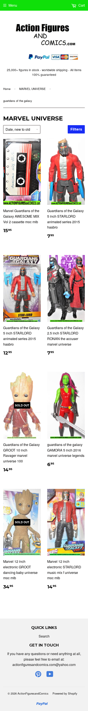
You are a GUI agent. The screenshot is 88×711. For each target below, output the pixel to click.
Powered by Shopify (65, 693)
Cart (81, 5)
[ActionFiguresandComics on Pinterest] (38, 675)
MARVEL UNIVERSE (32, 89)
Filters (76, 129)
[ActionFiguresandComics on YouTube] (50, 675)
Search (44, 636)
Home (6, 89)
